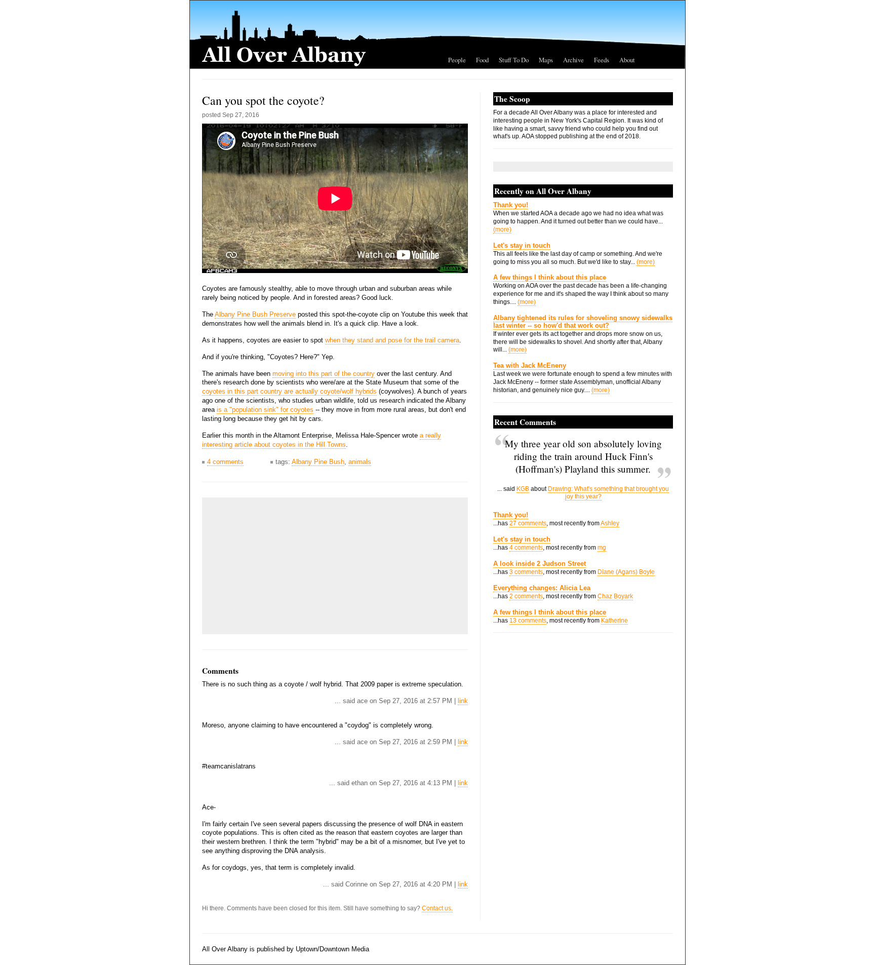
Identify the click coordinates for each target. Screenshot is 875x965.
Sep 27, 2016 (240, 115)
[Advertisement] (283, 566)
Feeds (601, 59)
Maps (546, 59)
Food (482, 59)
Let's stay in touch (521, 245)
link (463, 701)
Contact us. (437, 908)
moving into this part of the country (323, 373)
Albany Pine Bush (318, 462)
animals (359, 462)
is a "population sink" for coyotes (265, 409)
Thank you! (510, 205)
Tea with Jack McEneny (529, 365)
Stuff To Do (514, 59)
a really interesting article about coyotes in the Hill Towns (321, 440)
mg (602, 547)
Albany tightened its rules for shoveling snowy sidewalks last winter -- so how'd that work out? (582, 321)
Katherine (614, 620)
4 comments (225, 462)
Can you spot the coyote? (263, 100)
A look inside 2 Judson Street (539, 563)
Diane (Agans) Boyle (626, 571)
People (457, 59)
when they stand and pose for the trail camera (392, 340)
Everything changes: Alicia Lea (541, 588)
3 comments (526, 571)
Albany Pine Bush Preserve (255, 314)
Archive (573, 59)
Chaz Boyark (615, 596)
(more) (502, 229)
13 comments (527, 620)
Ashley (610, 523)
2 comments (526, 596)
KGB (522, 488)
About (627, 59)
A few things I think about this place (549, 277)
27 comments (527, 523)
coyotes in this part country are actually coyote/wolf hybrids (289, 391)
